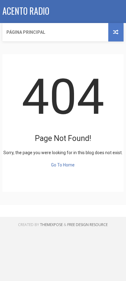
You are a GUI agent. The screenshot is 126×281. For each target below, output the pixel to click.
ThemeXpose (51, 224)
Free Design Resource (87, 224)
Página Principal (25, 32)
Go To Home (63, 164)
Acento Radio (25, 11)
